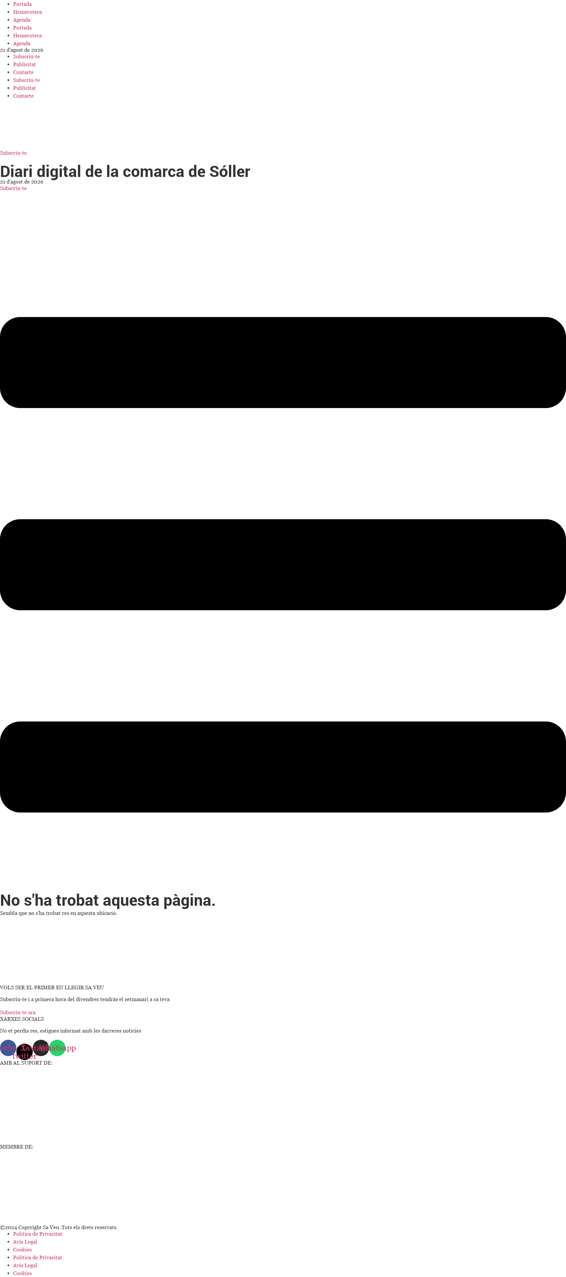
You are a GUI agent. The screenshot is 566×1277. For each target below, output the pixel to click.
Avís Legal (25, 1242)
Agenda (21, 20)
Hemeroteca (27, 12)
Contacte (23, 72)
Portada (22, 4)
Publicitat (24, 64)
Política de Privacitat (37, 1234)
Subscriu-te (26, 56)
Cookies (22, 1249)
